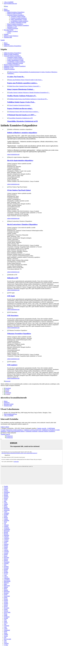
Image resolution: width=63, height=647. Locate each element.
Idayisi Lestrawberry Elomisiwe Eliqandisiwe (22, 224)
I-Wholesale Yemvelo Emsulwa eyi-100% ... (21, 115)
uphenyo (9, 154)
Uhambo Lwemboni (12, 31)
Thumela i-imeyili (5, 434)
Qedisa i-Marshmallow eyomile (18, 19)
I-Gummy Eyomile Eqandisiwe (18, 18)
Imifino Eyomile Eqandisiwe (14, 13)
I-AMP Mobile (51, 428)
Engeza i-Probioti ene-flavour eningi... (20, 108)
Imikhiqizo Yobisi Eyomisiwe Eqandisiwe (18, 25)
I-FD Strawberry (13, 315)
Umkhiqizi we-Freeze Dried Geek (32, 430)
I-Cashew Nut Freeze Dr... (15, 76)
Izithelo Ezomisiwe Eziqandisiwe (15, 12)
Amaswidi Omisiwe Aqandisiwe (15, 15)
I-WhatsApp (9, 436)
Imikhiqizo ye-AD (12, 27)
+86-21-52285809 (8, 2)
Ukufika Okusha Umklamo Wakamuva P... (21, 96)
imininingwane (15, 154)
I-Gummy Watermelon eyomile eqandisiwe (12, 430)
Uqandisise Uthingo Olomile (17, 16)
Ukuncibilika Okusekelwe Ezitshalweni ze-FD (22, 121)
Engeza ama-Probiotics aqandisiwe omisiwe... (22, 83)
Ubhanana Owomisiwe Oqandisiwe (19, 333)
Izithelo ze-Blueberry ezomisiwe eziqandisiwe (22, 132)
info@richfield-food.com (10, 3)
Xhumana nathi (8, 37)
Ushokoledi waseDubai (31, 431)
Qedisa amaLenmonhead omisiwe (16, 431)
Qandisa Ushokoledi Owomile (18, 22)
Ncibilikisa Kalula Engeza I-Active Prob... (21, 102)
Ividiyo (9, 33)
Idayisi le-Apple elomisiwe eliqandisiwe (20, 160)
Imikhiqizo (7, 10)
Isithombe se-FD (12, 278)
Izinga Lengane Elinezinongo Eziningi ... (20, 89)
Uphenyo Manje (5, 427)
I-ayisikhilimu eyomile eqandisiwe (19, 21)
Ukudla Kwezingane (12, 28)
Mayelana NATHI (8, 30)
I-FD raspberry (12, 365)
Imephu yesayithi (41, 428)
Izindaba (6, 34)
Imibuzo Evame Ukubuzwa (11, 35)
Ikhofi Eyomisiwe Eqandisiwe (15, 24)
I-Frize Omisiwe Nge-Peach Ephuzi (19, 190)
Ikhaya (5, 9)
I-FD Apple (11, 296)
